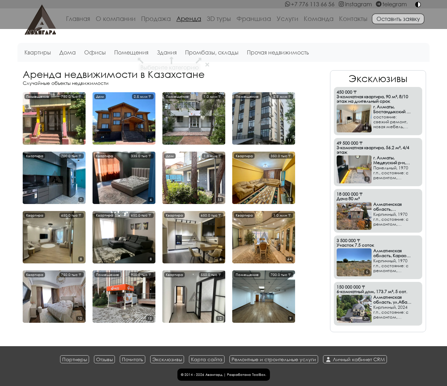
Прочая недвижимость (278, 52)
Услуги (287, 18)
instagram (358, 4)
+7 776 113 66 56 (313, 4)
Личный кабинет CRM (358, 359)
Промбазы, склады (212, 52)
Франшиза (253, 18)
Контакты (353, 18)
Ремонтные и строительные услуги (274, 359)
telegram (394, 4)
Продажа (156, 18)
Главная (78, 18)
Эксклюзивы (167, 359)
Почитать (132, 359)
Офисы (95, 52)
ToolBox (258, 374)
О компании (115, 18)
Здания (167, 52)
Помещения (131, 52)
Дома (67, 52)
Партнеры (74, 359)
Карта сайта (206, 359)
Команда (319, 18)
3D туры (219, 18)
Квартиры (37, 52)
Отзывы (104, 359)
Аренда (188, 18)
